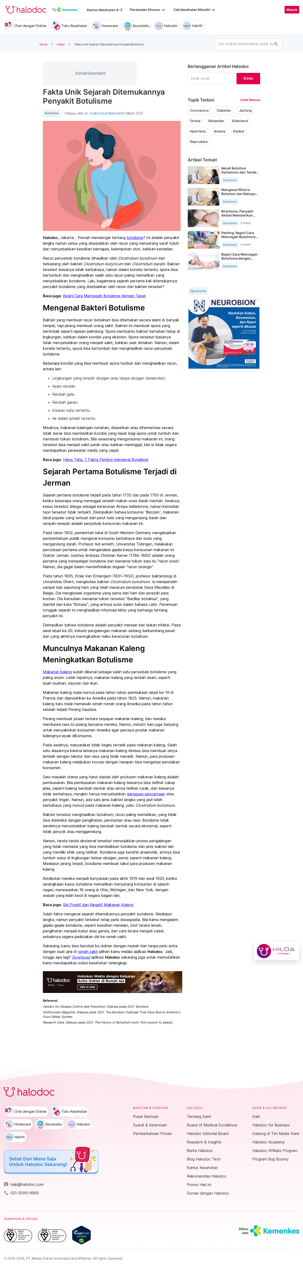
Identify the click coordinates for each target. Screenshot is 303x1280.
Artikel (61, 44)
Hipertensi (198, 131)
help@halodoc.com (24, 1184)
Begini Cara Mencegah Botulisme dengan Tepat (104, 295)
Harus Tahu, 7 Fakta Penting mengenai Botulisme (105, 459)
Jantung (245, 110)
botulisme (135, 237)
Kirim (248, 78)
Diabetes (224, 110)
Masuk (291, 10)
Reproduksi (199, 142)
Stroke (195, 121)
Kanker (239, 131)
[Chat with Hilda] (276, 951)
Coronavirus (199, 110)
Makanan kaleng (57, 671)
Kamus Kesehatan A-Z (104, 10)
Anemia (219, 131)
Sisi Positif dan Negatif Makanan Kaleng (98, 904)
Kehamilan (216, 121)
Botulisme (52, 113)
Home (43, 44)
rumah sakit (88, 951)
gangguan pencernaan (146, 794)
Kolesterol (240, 121)
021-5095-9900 (21, 1193)
